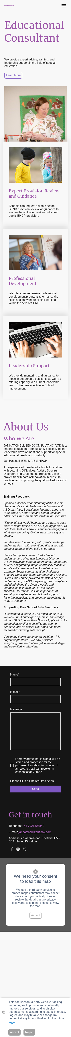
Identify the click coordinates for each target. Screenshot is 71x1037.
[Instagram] (18, 849)
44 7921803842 (34, 825)
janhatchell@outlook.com (35, 832)
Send (35, 788)
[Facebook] (11, 849)
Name (14, 674)
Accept (35, 915)
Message (16, 709)
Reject (29, 1032)
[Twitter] (24, 849)
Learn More (13, 75)
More (12, 1023)
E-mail (15, 691)
